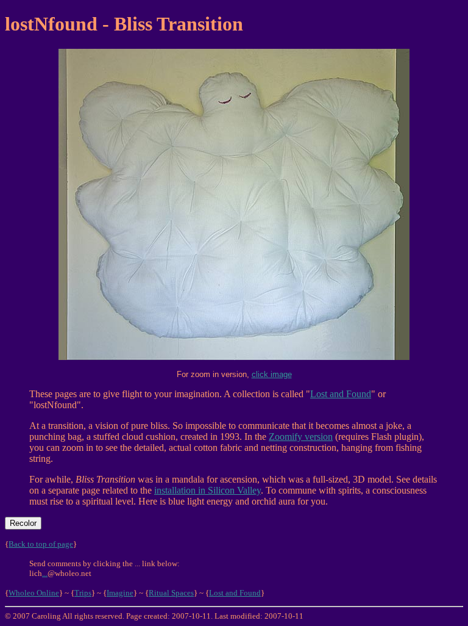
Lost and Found (340, 394)
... (45, 573)
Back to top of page (41, 544)
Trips (82, 592)
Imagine (120, 592)
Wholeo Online (34, 592)
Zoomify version (301, 436)
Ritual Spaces (171, 592)
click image (272, 374)
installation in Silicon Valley (207, 490)
